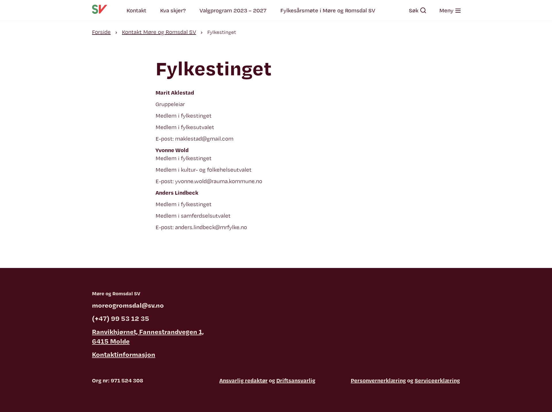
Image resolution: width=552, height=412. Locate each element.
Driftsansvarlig (295, 380)
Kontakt (136, 10)
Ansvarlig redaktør (243, 380)
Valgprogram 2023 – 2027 (233, 10)
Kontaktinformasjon (123, 354)
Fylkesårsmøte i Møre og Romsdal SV (327, 10)
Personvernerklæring (378, 380)
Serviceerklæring (437, 380)
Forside (101, 32)
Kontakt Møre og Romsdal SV (159, 32)
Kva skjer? (173, 10)
